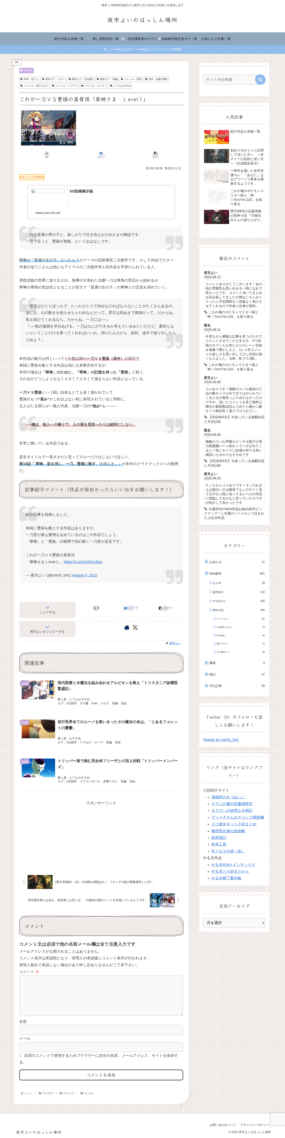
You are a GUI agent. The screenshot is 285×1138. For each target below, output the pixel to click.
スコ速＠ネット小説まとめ (233, 824)
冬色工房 (218, 844)
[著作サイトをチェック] (127, 627)
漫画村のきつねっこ (228, 797)
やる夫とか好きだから (230, 871)
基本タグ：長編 (108, 79)
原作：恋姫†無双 (157, 79)
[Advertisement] (101, 836)
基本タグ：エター (55, 79)
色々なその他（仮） (228, 851)
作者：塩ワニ (31, 79)
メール (24, 1038)
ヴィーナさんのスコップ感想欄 (237, 817)
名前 (23, 1021)
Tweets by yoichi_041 (221, 740)
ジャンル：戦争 (133, 79)
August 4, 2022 (84, 575)
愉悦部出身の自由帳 (228, 831)
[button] (155, 155)
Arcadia (28, 70)
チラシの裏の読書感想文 (232, 804)
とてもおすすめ (122, 85)
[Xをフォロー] (135, 627)
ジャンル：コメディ (95, 85)
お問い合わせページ (223, 1125)
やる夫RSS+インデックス (233, 865)
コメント (29, 972)
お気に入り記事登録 (32, 177)
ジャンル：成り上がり (36, 85)
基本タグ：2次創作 (82, 79)
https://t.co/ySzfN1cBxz (83, 562)
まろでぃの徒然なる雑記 (232, 810)
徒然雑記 (218, 838)
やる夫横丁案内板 (226, 878)
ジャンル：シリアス (66, 85)
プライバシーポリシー (255, 1125)
